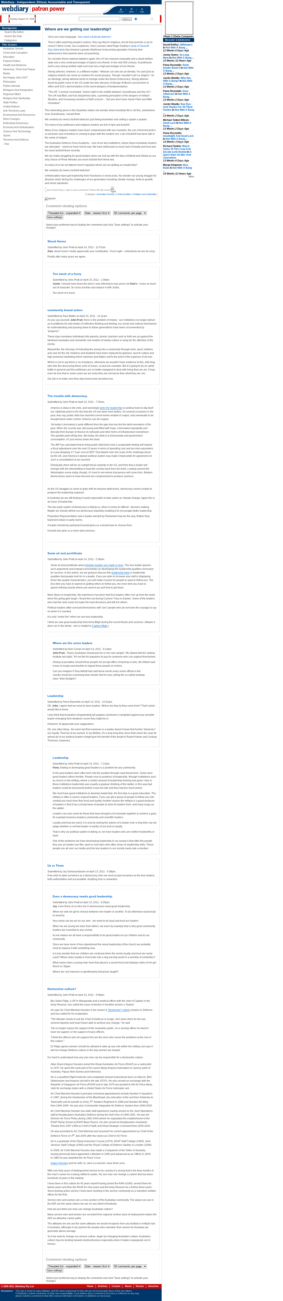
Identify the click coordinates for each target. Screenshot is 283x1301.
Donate (140, 1286)
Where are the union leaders (72, 643)
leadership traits (120, 572)
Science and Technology (17, 131)
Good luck (169, 122)
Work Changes (11, 119)
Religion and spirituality (16, 98)
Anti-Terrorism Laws (14, 110)
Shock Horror (56, 241)
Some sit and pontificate (64, 553)
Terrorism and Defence (16, 139)
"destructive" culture (118, 1010)
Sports (6, 135)
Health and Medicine (15, 65)
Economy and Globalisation (18, 127)
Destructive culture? (61, 989)
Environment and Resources (19, 114)
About (128, 1286)
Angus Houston (59, 1163)
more (191, 176)
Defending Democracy (15, 123)
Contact (116, 1286)
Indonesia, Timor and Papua (19, 69)
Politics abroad (11, 85)
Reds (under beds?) (176, 66)
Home (90, 1286)
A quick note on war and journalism (177, 154)
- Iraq (6, 143)
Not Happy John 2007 (15, 77)
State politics (10, 102)
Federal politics (12, 61)
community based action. (65, 310)
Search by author (14, 32)
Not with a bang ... (176, 47)
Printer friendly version (100, 190)
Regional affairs (12, 94)
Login (67, 190)
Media (6, 73)
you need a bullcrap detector (94, 36)
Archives (102, 1286)
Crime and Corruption (15, 52)
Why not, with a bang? (177, 79)
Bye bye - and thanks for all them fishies (178, 107)
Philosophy (9, 81)
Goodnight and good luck (178, 136)
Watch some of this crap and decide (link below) (177, 149)
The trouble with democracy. (67, 396)
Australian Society (13, 48)
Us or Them (55, 865)
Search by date (13, 36)
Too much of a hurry (67, 273)
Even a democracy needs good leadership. (83, 896)
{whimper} (186, 44)
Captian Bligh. (100, 625)
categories (10, 40)
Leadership (55, 695)
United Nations (11, 106)
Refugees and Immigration (18, 90)
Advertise (153, 1286)
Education (9, 56)
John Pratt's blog (55, 190)
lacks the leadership (111, 407)
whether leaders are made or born (104, 565)
